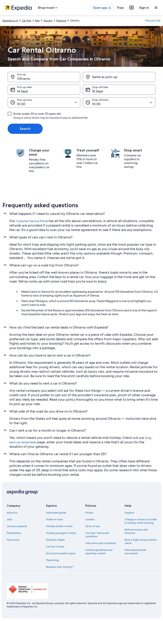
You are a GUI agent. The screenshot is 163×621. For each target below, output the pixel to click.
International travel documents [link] (135, 551)
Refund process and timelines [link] (136, 531)
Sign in (144, 8)
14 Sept (22, 91)
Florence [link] (61, 20)
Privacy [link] (89, 512)
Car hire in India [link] (55, 546)
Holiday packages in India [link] (61, 533)
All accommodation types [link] (61, 553)
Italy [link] (37, 20)
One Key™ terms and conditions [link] (97, 534)
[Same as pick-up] (119, 77)
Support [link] (129, 512)
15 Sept (97, 91)
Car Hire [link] (26, 20)
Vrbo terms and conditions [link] (100, 543)
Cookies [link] (89, 519)
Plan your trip (152, 20)
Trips (120, 8)
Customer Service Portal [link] (32, 221)
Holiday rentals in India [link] (59, 526)
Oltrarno (23, 78)
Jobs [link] (9, 519)
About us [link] (12, 512)
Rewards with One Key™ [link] (60, 567)
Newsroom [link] (13, 539)
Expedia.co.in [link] (10, 20)
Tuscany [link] (48, 20)
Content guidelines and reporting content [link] (98, 551)
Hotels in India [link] (54, 519)
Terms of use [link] (92, 526)
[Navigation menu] (156, 8)
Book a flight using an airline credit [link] (141, 541)
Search (25, 129)
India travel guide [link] (56, 512)
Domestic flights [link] (55, 539)
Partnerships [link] (14, 533)
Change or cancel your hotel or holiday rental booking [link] (141, 521)
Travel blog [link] (52, 560)
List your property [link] (17, 526)
